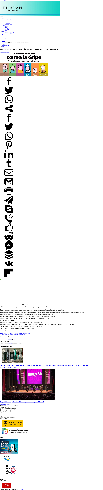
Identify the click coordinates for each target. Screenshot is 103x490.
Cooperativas (7, 27)
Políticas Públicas (8, 28)
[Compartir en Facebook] (9, 85)
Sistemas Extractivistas (9, 35)
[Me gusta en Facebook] (9, 231)
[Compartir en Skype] (9, 213)
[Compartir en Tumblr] (9, 167)
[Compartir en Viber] (9, 222)
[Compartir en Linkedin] (9, 158)
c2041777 (2, 367)
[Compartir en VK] (9, 267)
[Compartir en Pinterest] (9, 149)
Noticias (3, 34)
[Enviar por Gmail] (9, 185)
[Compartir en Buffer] (9, 258)
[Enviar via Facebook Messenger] (9, 249)
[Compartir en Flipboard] (9, 277)
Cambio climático (8, 21)
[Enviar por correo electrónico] (9, 176)
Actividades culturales (9, 19)
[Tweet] (9, 94)
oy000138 (2, 52)
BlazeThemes (20, 489)
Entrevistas (7, 30)
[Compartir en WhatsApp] (9, 103)
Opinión (6, 38)
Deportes (6, 36)
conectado (10, 339)
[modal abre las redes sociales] (9, 112)
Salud (3, 31)
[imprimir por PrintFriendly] (9, 194)
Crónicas (6, 26)
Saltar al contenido (3, 0)
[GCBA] (9, 453)
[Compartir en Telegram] (9, 204)
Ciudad (3, 25)
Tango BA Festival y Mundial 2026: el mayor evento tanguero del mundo (22, 402)
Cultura (3, 18)
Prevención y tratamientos (9, 32)
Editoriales (7, 29)
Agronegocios (7, 23)
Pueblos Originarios (8, 24)
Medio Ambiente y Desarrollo (8, 20)
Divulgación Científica (9, 33)
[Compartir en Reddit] (9, 240)
